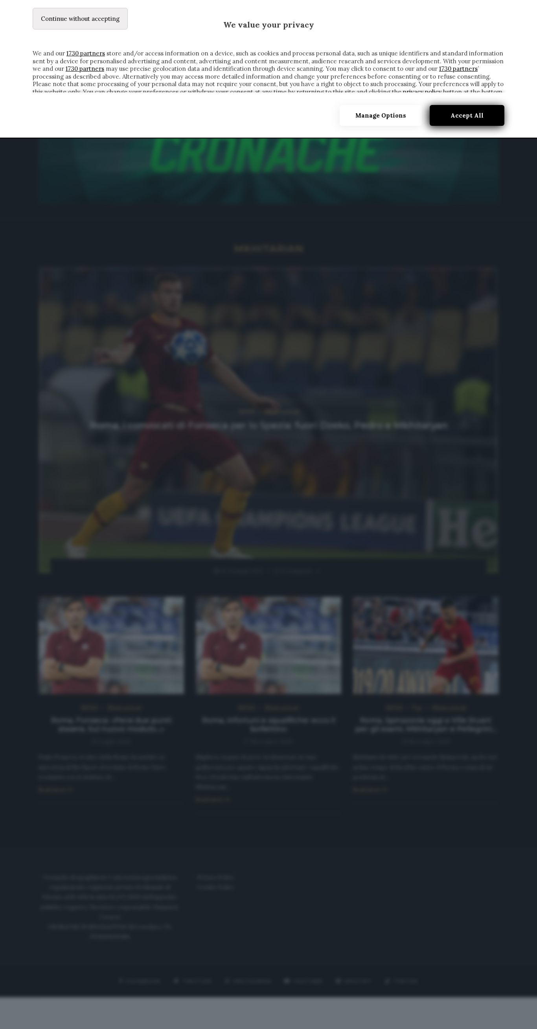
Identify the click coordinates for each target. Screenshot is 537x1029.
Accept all (467, 115)
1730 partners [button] (85, 53)
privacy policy (422, 92)
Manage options (380, 115)
